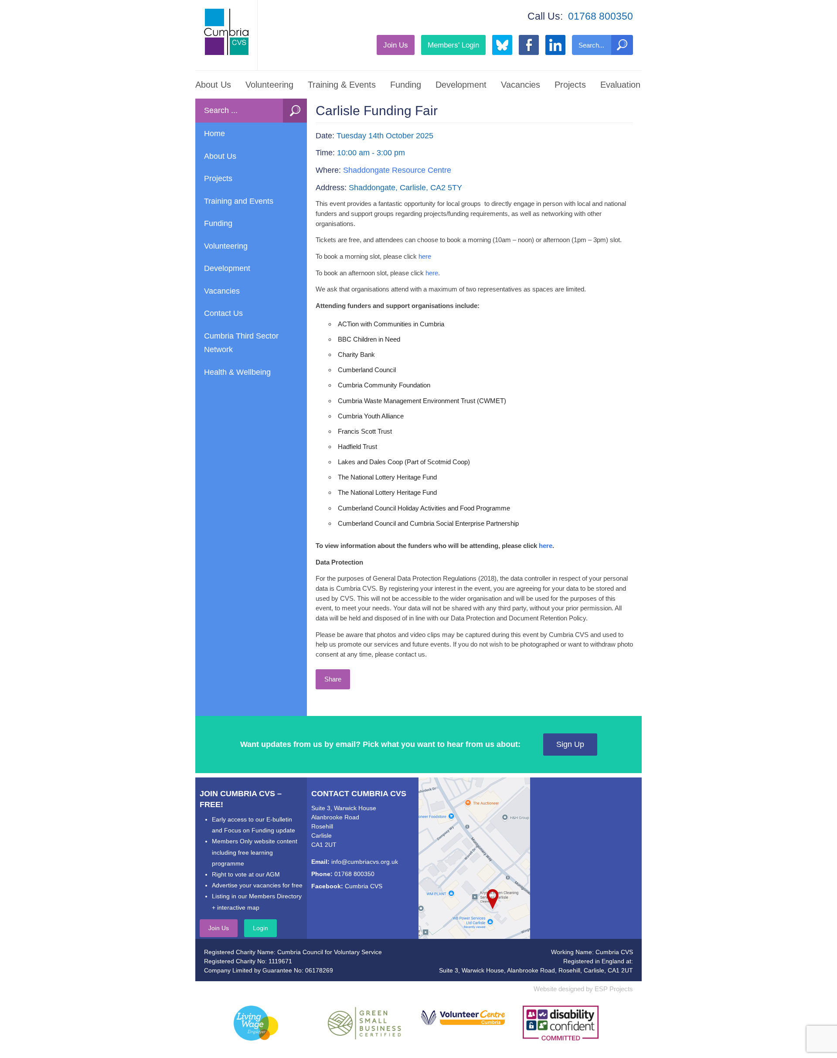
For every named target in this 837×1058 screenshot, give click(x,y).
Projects (570, 84)
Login (260, 927)
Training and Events (238, 201)
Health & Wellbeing (237, 372)
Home (214, 133)
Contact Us (223, 313)
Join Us (395, 45)
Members (453, 45)
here (424, 256)
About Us (213, 84)
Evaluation (620, 84)
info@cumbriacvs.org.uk (364, 861)
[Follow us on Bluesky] (502, 45)
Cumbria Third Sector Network (241, 343)
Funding (405, 84)
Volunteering (269, 84)
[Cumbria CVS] (226, 32)
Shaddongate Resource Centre (397, 170)
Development (461, 84)
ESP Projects (614, 989)
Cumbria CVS (363, 886)
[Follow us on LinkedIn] (555, 45)
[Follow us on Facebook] (529, 45)
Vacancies (520, 84)
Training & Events (342, 84)
